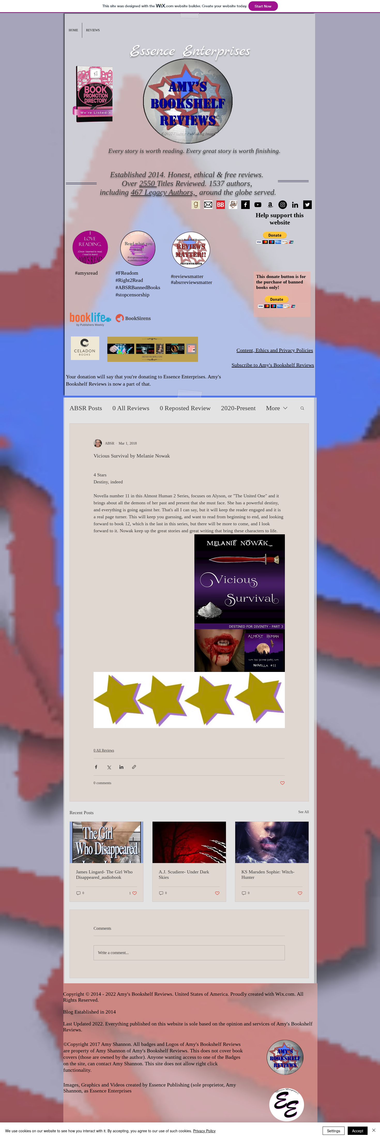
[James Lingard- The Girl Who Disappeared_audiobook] (106, 842)
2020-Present (238, 407)
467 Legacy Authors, (164, 192)
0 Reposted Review (185, 407)
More (273, 407)
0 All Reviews (130, 407)
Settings (333, 1130)
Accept (357, 1130)
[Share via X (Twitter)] (108, 767)
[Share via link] (134, 767)
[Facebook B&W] (245, 204)
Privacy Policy (204, 1130)
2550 (148, 183)
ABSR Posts (86, 407)
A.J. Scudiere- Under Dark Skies (184, 874)
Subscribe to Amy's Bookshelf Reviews (273, 365)
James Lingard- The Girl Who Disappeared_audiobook (104, 874)
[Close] (374, 1131)
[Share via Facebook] (96, 767)
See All (303, 812)
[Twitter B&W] (307, 204)
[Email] (208, 204)
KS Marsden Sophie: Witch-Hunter (267, 874)
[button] (93, 30)
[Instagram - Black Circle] (282, 204)
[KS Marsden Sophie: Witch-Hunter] (272, 842)
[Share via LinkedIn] (121, 767)
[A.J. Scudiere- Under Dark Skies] (189, 842)
